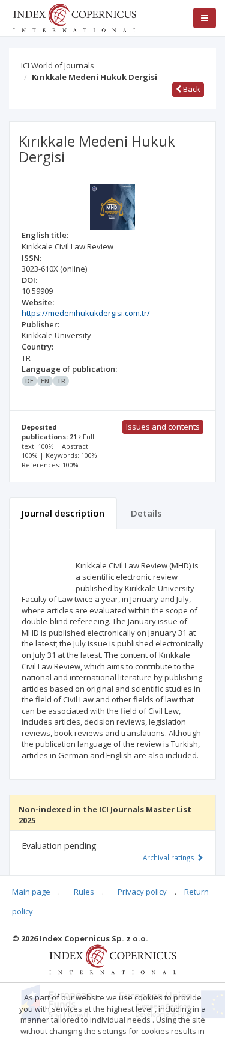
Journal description (63, 513)
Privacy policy (142, 891)
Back (190, 89)
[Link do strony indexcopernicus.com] (112, 958)
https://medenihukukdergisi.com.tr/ (86, 313)
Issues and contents (163, 426)
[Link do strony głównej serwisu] (74, 16)
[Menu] (204, 18)
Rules (84, 891)
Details (146, 513)
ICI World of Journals (57, 65)
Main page (31, 891)
